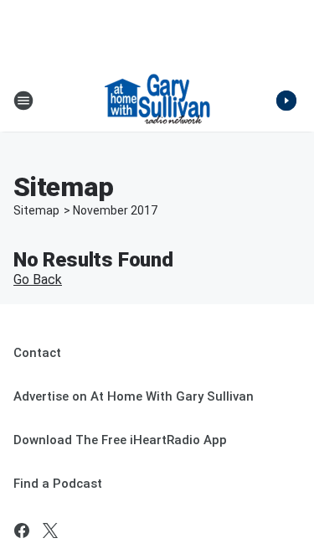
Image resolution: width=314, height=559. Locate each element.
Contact (37, 352)
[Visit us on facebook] (22, 530)
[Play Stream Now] (286, 101)
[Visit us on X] (50, 530)
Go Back (37, 279)
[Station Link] (157, 100)
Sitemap (36, 210)
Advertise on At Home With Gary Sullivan (133, 396)
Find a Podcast (57, 483)
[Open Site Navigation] (23, 101)
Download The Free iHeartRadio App (120, 440)
